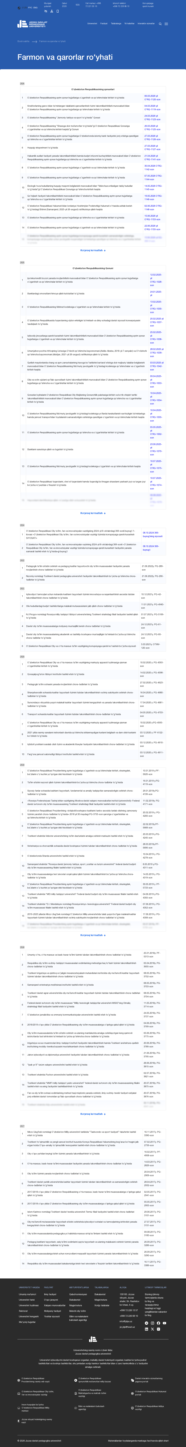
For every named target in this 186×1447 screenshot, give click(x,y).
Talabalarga (116, 24)
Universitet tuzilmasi (29, 1306)
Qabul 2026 (64, 5)
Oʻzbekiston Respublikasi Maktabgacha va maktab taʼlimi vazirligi (92, 1393)
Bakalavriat (74, 1300)
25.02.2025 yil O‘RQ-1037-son (157, 322)
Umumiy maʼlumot (27, 1295)
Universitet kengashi (29, 1317)
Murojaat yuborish (47, 5)
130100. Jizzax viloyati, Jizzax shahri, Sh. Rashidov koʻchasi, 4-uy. (129, 1300)
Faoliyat (104, 24)
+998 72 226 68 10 (129, 1316)
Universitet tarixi (27, 1300)
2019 (22, 765)
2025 (22, 263)
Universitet (92, 24)
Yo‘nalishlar (129, 24)
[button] (45, 12)
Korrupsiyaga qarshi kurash (148, 5)
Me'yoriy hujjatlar (27, 1322)
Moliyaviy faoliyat (52, 1311)
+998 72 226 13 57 (129, 1311)
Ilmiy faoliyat (50, 1295)
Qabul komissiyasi (78, 1295)
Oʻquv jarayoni (51, 1300)
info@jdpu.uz (126, 1322)
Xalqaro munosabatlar (54, 1306)
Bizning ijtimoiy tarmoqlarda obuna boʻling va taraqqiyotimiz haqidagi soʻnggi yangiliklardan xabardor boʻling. (156, 1305)
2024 (22, 525)
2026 (22, 84)
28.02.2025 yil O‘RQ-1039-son (157, 352)
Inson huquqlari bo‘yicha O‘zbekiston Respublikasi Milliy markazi (35, 1408)
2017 (22, 1126)
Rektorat (23, 1311)
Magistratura (75, 1306)
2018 (22, 947)
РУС (30, 8)
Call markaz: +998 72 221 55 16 (93, 5)
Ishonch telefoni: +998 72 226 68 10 (121, 5)
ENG (35, 8)
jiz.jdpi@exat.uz (127, 1327)
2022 (22, 560)
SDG (78, 5)
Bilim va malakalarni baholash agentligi (78, 1318)
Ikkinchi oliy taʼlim (77, 1311)
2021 (22, 589)
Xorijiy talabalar (101, 1306)
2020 (22, 657)
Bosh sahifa (23, 41)
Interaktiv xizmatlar (146, 24)
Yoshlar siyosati (52, 1317)
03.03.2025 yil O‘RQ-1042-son (157, 366)
